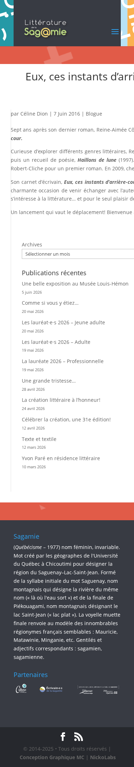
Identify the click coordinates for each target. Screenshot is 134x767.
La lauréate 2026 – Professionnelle (63, 361)
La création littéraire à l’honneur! (61, 399)
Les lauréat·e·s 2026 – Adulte (56, 342)
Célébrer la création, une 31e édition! (66, 419)
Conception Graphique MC (52, 757)
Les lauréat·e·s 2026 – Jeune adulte (63, 322)
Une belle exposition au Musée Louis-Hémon (75, 283)
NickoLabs (103, 757)
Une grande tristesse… (49, 380)
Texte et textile (39, 439)
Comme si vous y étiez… (50, 302)
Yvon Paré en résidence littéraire (61, 458)
